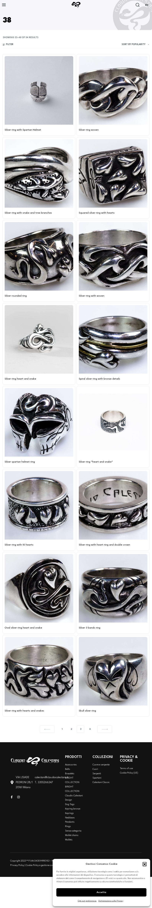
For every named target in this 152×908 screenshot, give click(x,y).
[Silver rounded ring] (39, 256)
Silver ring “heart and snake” (96, 461)
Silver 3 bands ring (89, 627)
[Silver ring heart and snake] (39, 339)
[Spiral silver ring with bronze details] (113, 339)
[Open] (4, 4)
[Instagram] (18, 797)
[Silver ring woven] (113, 90)
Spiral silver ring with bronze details (99, 378)
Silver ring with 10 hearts (19, 544)
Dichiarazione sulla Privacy (110, 901)
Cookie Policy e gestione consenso (43, 865)
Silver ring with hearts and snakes (24, 710)
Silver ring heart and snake (20, 378)
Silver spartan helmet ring (20, 461)
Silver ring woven (89, 130)
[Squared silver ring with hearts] (113, 173)
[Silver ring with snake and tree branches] (39, 173)
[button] (144, 864)
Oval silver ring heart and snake (23, 627)
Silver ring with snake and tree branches (28, 213)
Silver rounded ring (16, 296)
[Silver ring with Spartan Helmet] (39, 90)
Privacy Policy (17, 865)
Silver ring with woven (91, 296)
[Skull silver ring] (113, 671)
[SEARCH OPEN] (138, 5)
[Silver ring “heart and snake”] (113, 422)
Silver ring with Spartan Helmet (23, 130)
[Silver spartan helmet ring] (39, 422)
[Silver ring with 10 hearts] (39, 505)
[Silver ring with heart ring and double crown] (113, 505)
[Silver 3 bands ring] (113, 588)
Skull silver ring (87, 710)
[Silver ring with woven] (113, 256)
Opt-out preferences (87, 901)
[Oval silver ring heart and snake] (39, 588)
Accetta (101, 892)
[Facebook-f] (11, 797)
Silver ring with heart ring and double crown (104, 544)
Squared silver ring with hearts (97, 213)
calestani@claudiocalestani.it (51, 777)
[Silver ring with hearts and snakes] (39, 671)
